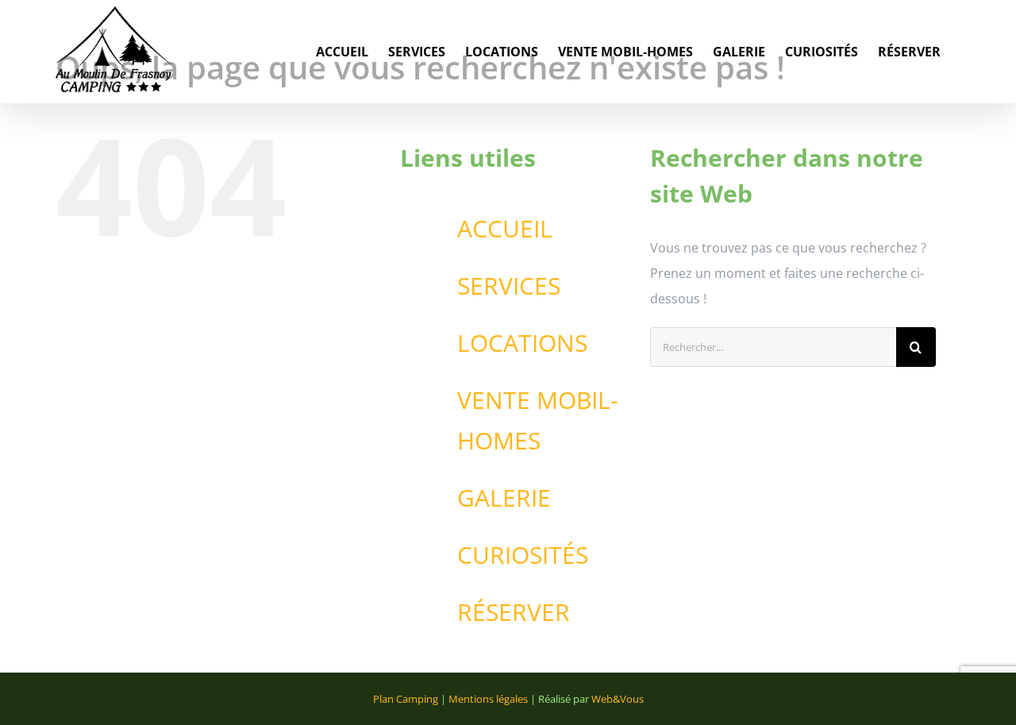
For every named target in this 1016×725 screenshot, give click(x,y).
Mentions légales (488, 699)
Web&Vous (617, 699)
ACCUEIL (504, 228)
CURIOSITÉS (522, 554)
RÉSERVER (513, 612)
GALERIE (504, 497)
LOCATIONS (522, 342)
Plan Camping (405, 699)
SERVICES (508, 285)
